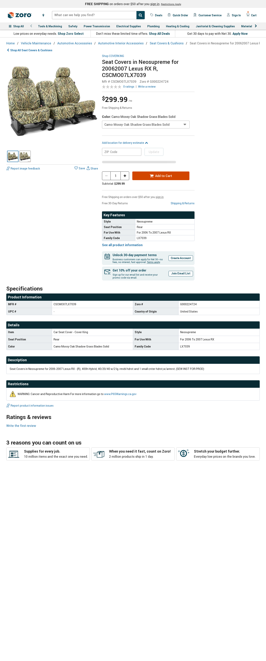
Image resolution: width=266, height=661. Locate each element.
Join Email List (180, 273)
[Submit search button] (140, 15)
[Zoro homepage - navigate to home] (19, 15)
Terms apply (153, 262)
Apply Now (240, 33)
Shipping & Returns (183, 203)
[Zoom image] (52, 100)
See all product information (122, 245)
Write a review (147, 86)
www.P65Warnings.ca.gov (120, 394)
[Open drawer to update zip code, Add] (43, 15)
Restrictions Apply (171, 4)
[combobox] (98, 15)
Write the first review (21, 426)
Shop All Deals (159, 33)
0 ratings (128, 86)
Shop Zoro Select (71, 33)
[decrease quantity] (106, 175)
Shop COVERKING (113, 56)
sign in (154, 4)
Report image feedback (25, 168)
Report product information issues (32, 405)
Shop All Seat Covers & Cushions (31, 50)
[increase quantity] (124, 175)
